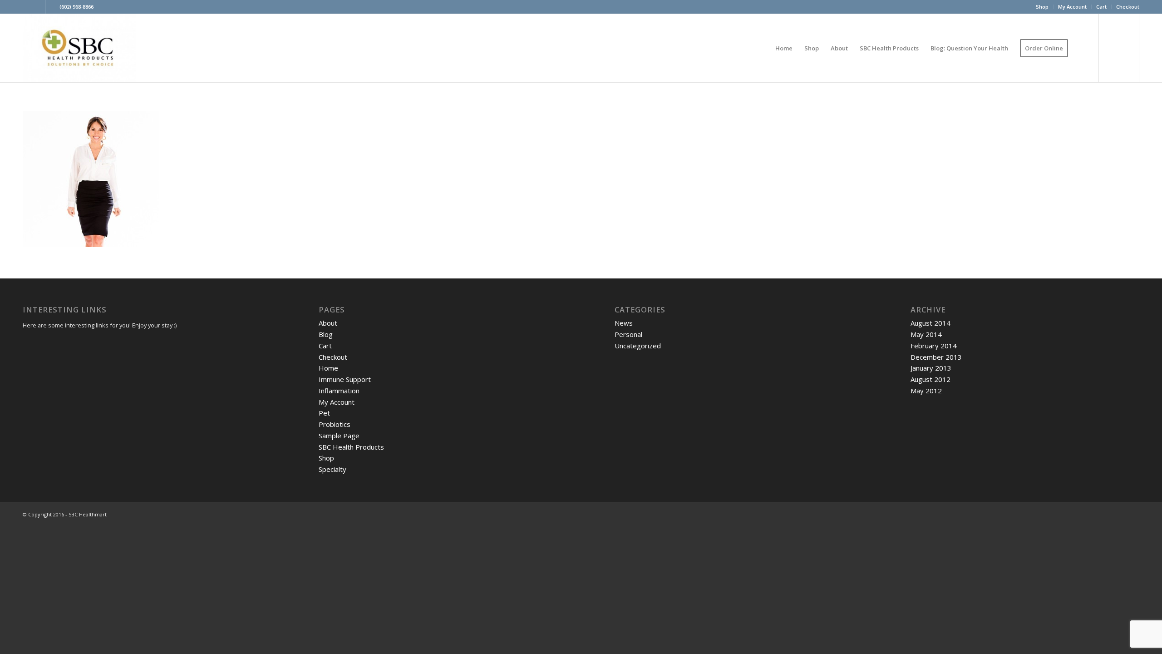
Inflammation (339, 390)
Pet (324, 412)
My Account (1072, 6)
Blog (326, 334)
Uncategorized (638, 345)
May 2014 (926, 334)
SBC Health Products (351, 446)
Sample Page (339, 435)
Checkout (1127, 6)
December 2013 (936, 357)
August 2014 (930, 322)
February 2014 (934, 345)
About (328, 322)
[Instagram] (38, 7)
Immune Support (345, 379)
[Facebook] (52, 7)
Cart (1101, 6)
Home (328, 367)
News (624, 322)
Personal (628, 334)
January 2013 (931, 367)
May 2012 (926, 390)
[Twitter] (25, 7)
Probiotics (334, 424)
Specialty (332, 469)
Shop (1042, 6)
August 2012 (930, 379)
